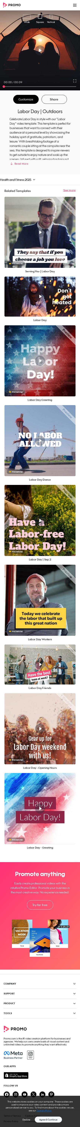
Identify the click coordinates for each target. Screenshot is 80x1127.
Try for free (40, 905)
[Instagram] (30, 1055)
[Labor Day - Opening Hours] (40, 728)
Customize (26, 99)
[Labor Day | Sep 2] (40, 520)
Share (54, 99)
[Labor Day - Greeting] (40, 808)
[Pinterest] (51, 1094)
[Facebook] (13, 1055)
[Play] (40, 50)
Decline (26, 1119)
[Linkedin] (42, 1094)
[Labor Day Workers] (40, 600)
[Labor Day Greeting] (40, 360)
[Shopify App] (40, 1075)
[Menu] (75, 5)
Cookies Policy (44, 1110)
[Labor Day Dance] (40, 440)
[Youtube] (25, 1094)
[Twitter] (33, 1094)
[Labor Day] (40, 297)
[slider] (4, 86)
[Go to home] (13, 5)
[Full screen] (75, 80)
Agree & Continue (48, 1119)
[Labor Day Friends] (40, 664)
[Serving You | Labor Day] (40, 232)
